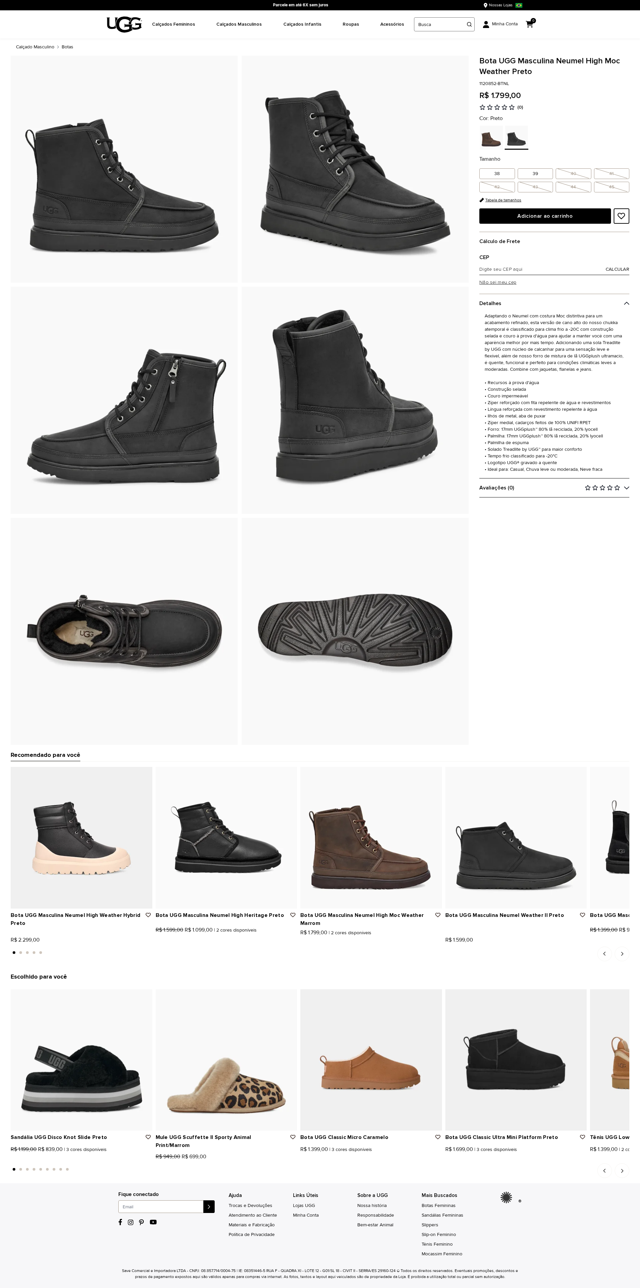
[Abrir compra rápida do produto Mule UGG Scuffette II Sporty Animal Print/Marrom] (290, 997)
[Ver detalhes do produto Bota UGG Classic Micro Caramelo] (371, 1060)
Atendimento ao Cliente (253, 1215)
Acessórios (392, 24)
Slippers (430, 1225)
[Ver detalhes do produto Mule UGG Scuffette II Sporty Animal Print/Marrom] (226, 1060)
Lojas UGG (304, 1205)
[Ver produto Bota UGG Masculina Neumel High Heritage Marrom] (165, 941)
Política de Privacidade (252, 1234)
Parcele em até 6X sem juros (300, 4)
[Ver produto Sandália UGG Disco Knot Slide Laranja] (20, 1158)
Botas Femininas (439, 1205)
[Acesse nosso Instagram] (131, 1222)
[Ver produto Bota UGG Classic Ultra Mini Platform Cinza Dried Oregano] (462, 1158)
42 (497, 187)
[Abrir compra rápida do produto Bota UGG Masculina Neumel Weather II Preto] (579, 774)
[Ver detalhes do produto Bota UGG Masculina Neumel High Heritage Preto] (226, 838)
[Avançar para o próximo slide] (622, 954)
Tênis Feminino (437, 1244)
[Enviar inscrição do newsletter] (209, 1206)
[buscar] (469, 24)
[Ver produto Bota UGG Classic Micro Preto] (310, 1158)
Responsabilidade (375, 1215)
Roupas (351, 24)
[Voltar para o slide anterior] (604, 954)
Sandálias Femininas (442, 1215)
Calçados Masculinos (239, 24)
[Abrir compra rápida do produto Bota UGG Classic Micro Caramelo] (435, 997)
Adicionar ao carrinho (545, 216)
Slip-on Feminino (439, 1234)
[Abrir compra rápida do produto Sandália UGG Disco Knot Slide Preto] (145, 997)
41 (611, 173)
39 (535, 173)
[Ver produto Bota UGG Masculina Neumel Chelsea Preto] (592, 941)
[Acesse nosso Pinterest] (141, 1222)
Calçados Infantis (302, 24)
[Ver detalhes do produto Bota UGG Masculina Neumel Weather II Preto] (516, 838)
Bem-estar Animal (375, 1225)
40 (573, 173)
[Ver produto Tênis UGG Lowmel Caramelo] (592, 1158)
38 (497, 173)
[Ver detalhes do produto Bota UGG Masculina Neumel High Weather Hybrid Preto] (81, 838)
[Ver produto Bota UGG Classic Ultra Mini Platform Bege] (455, 1158)
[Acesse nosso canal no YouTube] (153, 1222)
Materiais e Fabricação (252, 1225)
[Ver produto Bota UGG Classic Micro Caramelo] (302, 1158)
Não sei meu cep (497, 282)
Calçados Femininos (173, 24)
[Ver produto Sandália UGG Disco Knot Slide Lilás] (27, 1158)
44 (573, 187)
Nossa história (372, 1205)
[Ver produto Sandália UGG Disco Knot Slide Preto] (13, 1158)
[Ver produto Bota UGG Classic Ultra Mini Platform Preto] (447, 1158)
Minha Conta (306, 1215)
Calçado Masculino (35, 47)
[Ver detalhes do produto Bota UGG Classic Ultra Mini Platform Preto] (516, 1060)
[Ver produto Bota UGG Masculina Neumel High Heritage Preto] (158, 941)
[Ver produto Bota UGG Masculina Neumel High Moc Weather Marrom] (302, 941)
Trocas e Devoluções (250, 1205)
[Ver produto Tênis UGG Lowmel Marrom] (599, 1158)
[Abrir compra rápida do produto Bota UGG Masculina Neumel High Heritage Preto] (290, 774)
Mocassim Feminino (442, 1254)
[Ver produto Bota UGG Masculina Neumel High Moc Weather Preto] (310, 941)
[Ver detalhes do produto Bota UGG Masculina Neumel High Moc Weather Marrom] (371, 838)
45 (611, 187)
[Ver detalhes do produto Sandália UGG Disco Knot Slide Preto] (81, 1060)
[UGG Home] (124, 24)
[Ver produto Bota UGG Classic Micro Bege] (317, 1158)
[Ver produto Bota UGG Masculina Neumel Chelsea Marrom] (599, 941)
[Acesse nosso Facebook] (120, 1222)
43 (535, 187)
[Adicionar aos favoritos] (621, 216)
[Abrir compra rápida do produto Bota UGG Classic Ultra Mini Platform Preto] (579, 997)
